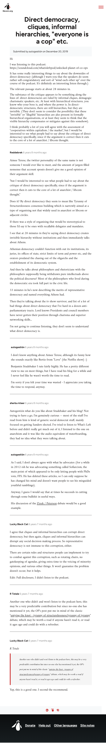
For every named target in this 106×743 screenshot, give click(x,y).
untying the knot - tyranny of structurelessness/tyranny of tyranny (50, 615)
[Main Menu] (100, 7)
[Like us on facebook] (47, 710)
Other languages (65, 725)
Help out (45, 725)
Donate (30, 725)
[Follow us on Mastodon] (57, 710)
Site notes (87, 725)
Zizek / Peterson (47, 503)
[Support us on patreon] (52, 710)
